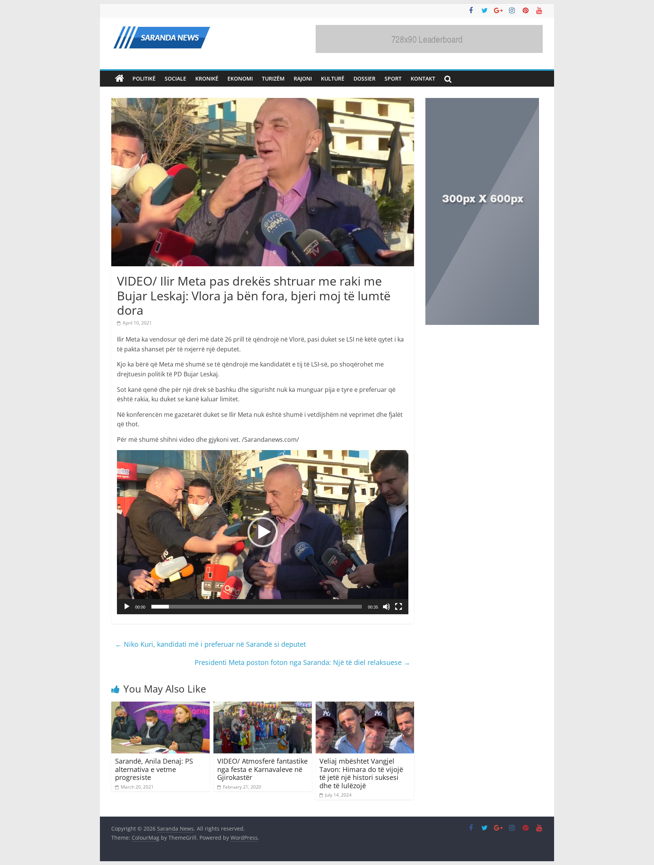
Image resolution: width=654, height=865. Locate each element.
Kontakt (423, 78)
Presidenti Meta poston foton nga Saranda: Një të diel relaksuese (302, 662)
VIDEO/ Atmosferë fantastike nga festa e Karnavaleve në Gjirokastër (262, 769)
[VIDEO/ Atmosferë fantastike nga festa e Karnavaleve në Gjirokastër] (262, 706)
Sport (393, 78)
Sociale (175, 78)
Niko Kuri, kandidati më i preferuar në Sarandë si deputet (210, 644)
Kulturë (332, 78)
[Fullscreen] (398, 606)
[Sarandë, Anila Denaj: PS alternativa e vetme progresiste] (160, 706)
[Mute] (386, 606)
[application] (262, 532)
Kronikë (206, 78)
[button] (263, 532)
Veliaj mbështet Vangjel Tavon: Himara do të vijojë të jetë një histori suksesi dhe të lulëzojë (361, 773)
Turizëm (273, 78)
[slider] (256, 607)
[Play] (127, 606)
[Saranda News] (119, 79)
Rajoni (303, 78)
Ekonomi (240, 78)
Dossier (364, 78)
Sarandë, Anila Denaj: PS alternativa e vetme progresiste (154, 769)
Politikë (144, 78)
